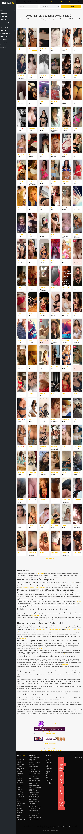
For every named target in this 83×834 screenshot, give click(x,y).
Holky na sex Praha (36, 615)
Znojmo (67, 315)
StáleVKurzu (32, 472)
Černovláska (54, 128)
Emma (42, 181)
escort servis (42, 587)
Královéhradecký (57, 629)
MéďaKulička (66, 499)
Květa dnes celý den (57, 525)
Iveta (75, 181)
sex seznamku (58, 592)
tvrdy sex (61, 805)
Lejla (19, 49)
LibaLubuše (31, 789)
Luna (30, 75)
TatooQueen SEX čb (33, 798)
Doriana (20, 207)
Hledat (72, 6)
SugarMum (21, 234)
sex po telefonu (31, 606)
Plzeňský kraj (49, 762)
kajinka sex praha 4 (56, 472)
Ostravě (63, 627)
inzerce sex (61, 780)
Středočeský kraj (49, 780)
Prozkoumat (56, 2)
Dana (41, 234)
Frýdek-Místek (76, 501)
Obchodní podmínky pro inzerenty (61, 826)
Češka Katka (77, 446)
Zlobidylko (54, 446)
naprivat (60, 782)
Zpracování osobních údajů (46, 826)
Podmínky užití (73, 826)
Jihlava (64, 315)
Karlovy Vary (76, 448)
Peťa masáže (44, 366)
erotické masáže (34, 587)
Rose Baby (65, 181)
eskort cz (61, 772)
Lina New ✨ (43, 128)
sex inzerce (64, 626)
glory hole (70, 582)
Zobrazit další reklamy (49, 558)
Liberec (20, 156)
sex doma (61, 793)
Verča (41, 155)
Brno (19, 77)
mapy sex (64, 620)
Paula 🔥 (65, 49)
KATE (41, 102)
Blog (79, 1)
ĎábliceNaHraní (66, 552)
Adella (64, 234)
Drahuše (76, 234)
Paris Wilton (54, 155)
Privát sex (30, 1)
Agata (64, 525)
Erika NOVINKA (55, 366)
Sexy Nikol (65, 260)
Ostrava (31, 49)
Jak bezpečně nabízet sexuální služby (49, 827)
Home (47, 1)
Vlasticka (53, 181)
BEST (19, 393)
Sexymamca (54, 552)
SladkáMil (43, 446)
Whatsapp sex (61, 808)
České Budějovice (77, 209)
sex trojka (61, 800)
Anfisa (19, 260)
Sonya (75, 313)
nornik (60, 784)
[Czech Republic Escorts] (41, 723)
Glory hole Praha (61, 776)
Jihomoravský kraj (21, 78)
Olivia (75, 75)
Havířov (31, 183)
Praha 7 (64, 77)
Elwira (19, 552)
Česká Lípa (43, 421)
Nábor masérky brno (68, 287)
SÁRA (75, 128)
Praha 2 (42, 130)
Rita (63, 75)
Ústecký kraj (49, 760)
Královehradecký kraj (54, 449)
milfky (63, 577)
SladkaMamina (78, 525)
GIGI (30, 446)
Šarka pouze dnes (67, 419)
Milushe (42, 525)
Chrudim (75, 474)
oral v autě (61, 788)
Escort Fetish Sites (42, 750)
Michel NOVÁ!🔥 (67, 128)
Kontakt (38, 826)
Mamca (53, 419)
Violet (52, 499)
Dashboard (73, 1)
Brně (59, 627)
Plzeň (20, 130)
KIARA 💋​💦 (21, 419)
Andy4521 (65, 155)
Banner (30, 826)
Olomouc (42, 103)
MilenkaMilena (55, 102)
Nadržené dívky (38, 1)
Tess (75, 49)
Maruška (53, 75)
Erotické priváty (25, 587)
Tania (52, 313)
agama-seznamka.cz (61, 765)
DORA (75, 155)
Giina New (76, 340)
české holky (78, 601)
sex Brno (71, 584)
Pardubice (65, 130)
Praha (31, 77)
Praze (55, 627)
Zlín (75, 130)
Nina (63, 393)
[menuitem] (47, 2)
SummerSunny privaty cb (47, 340)
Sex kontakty (23, 1)
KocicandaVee (22, 75)
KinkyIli (53, 207)
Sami (52, 393)
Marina (31, 525)
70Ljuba (53, 340)
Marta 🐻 (65, 207)
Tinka (75, 393)
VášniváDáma (33, 260)
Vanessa (42, 393)
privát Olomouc (46, 598)
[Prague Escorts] (49, 738)
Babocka (20, 366)
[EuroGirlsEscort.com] (49, 734)
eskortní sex (23, 638)
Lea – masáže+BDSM (35, 102)
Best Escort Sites (57, 750)
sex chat (41, 648)
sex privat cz (61, 758)
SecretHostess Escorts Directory (53, 723)
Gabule (20, 102)
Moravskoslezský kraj (32, 184)
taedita (31, 207)
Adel (63, 102)
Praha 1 (75, 103)
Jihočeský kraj (76, 528)
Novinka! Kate (33, 128)
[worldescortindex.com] (49, 743)
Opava (54, 131)
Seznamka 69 (61, 803)
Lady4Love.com (78, 757)
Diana (42, 207)
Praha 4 (75, 77)
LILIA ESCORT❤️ (45, 260)
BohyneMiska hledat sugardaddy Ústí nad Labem (34, 794)
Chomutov (48, 783)
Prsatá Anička (66, 313)
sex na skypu (63, 654)
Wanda (42, 472)
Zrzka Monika (22, 340)
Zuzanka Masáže (23, 472)
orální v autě (65, 664)
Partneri (34, 826)
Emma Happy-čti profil (46, 75)
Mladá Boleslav (32, 156)
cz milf (60, 770)
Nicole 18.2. (43, 313)
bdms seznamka (61, 768)
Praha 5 (63, 237)
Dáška (53, 234)
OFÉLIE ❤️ (21, 446)
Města (64, 1)
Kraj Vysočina (49, 775)
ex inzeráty (41, 573)
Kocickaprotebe (33, 366)
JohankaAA (32, 552)
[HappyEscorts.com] (49, 729)
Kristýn (64, 472)
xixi (41, 419)
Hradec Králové (54, 448)
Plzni (69, 627)
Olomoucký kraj (43, 290)
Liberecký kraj (68, 629)
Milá (19, 525)
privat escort (61, 791)
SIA (30, 287)
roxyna (53, 287)
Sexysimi (31, 393)
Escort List (50, 750)
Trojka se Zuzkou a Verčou (25, 181)
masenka (42, 499)
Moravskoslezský (48, 629)
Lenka (53, 49)
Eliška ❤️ (20, 128)
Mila (63, 446)
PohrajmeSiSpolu (23, 155)
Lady (19, 287)
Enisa (30, 234)
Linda (30, 340)
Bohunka (20, 499)
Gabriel (31, 155)
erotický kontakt (61, 761)
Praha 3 (20, 183)
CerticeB (76, 287)
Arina (30, 313)
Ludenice (42, 287)
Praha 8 (20, 474)
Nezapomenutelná (34, 181)
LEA (52, 260)
